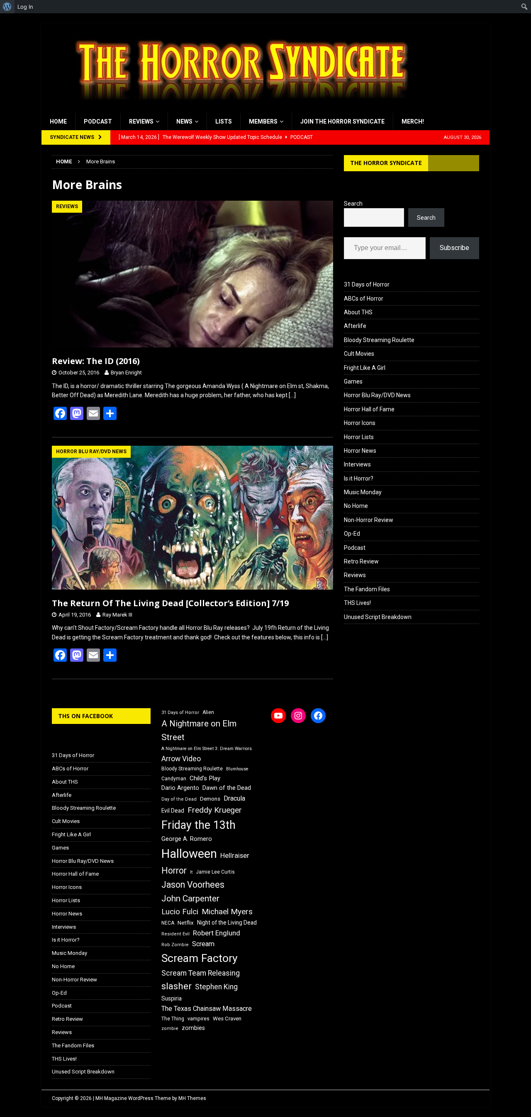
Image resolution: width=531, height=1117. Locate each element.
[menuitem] (7, 6)
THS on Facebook (85, 716)
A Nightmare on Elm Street (198, 730)
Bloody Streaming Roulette (379, 340)
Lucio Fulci (179, 911)
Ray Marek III (117, 615)
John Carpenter (190, 898)
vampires (198, 1018)
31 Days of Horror (367, 284)
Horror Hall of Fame (369, 409)
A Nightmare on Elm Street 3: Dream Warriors (206, 748)
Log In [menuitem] (25, 6)
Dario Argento (180, 787)
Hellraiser (234, 856)
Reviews (141, 121)
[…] (292, 395)
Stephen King (216, 987)
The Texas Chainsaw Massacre (206, 1009)
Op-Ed (352, 533)
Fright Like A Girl (364, 367)
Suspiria (171, 998)
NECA (167, 923)
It (191, 872)
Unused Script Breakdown (378, 617)
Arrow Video (181, 759)
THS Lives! (357, 603)
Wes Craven (227, 1018)
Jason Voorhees (192, 884)
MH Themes (192, 1098)
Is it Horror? (358, 478)
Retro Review (361, 561)
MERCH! (413, 121)
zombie (169, 1028)
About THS (358, 312)
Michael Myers (227, 911)
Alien (208, 712)
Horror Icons (359, 423)
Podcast (98, 121)
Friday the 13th (198, 825)
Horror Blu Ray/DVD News (377, 395)
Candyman (173, 779)
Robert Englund (216, 933)
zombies (193, 1028)
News (184, 121)
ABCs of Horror (363, 298)
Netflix (186, 923)
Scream (203, 944)
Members (263, 121)
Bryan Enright (126, 372)
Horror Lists (359, 437)
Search (353, 203)
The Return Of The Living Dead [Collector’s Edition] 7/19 (170, 603)
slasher (176, 986)
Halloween (189, 854)
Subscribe (454, 248)
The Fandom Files (367, 589)
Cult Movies (359, 353)
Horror (174, 870)
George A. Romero (186, 839)
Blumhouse (237, 769)
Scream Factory (199, 958)
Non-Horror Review (368, 520)
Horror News (360, 450)
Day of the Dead (179, 799)
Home (58, 121)
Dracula (234, 798)
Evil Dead (172, 810)
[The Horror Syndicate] (238, 108)
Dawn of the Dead (226, 788)
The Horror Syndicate (386, 163)
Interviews (357, 464)
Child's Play (205, 778)
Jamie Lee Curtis (215, 872)
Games (353, 381)
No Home (356, 506)
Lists (223, 121)
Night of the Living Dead (227, 922)
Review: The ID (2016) (96, 361)
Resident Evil (175, 934)
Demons (210, 799)
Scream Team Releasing (200, 973)
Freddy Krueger (215, 810)
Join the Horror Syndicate (342, 121)
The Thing (172, 1019)
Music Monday (363, 492)
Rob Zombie (175, 944)
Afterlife (355, 326)
